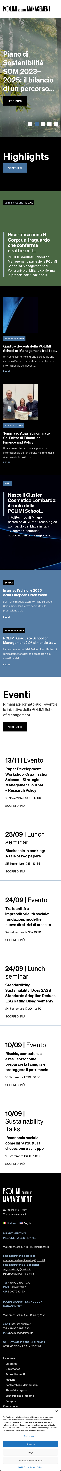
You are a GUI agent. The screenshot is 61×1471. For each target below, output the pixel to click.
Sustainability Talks (24, 1121)
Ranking (10, 1379)
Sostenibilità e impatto (19, 1395)
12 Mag (18, 202)
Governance (12, 1369)
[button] (56, 1411)
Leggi (6, 370)
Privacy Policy (36, 1467)
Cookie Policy (23, 1467)
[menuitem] (10, 1223)
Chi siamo (11, 1363)
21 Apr (13, 425)
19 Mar (14, 630)
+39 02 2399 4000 (16, 1282)
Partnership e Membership (21, 1385)
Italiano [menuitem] (12, 1223)
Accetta (31, 1444)
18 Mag (14, 338)
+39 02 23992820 (16, 1328)
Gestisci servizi (30, 1436)
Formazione (10, 1406)
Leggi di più (15, 108)
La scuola (9, 1358)
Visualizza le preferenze (30, 1460)
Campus (10, 1401)
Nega (30, 1452)
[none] (30, 1223)
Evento (24, 760)
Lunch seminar (25, 838)
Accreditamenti (15, 1374)
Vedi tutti (15, 168)
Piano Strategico (16, 1390)
